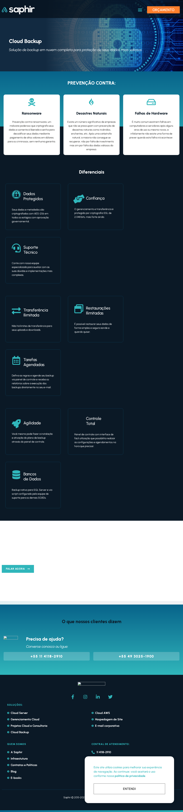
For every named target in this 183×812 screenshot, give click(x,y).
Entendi (129, 789)
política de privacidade (130, 776)
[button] (140, 10)
